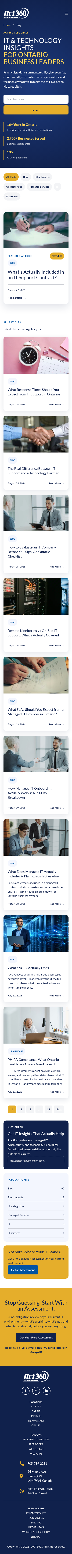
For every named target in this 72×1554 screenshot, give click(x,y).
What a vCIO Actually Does (28, 968)
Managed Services (39, 186)
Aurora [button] (36, 1406)
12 (48, 1109)
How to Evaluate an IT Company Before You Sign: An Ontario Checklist (32, 551)
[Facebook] (26, 1391)
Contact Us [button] (36, 1517)
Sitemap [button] (36, 1536)
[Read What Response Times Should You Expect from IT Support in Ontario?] (36, 355)
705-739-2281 (37, 1463)
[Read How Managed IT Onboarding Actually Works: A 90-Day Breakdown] (36, 754)
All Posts (11, 176)
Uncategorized (14, 186)
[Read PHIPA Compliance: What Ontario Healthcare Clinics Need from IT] (36, 1025)
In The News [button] (36, 1527)
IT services (12, 196)
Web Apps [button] (36, 1453)
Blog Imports (42, 176)
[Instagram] (36, 1391)
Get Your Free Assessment (36, 1337)
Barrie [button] (36, 1411)
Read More (56, 404)
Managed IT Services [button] (36, 1439)
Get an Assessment (23, 1269)
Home (7, 25)
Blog (25, 176)
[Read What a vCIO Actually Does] (36, 933)
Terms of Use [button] (36, 1508)
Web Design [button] (36, 1448)
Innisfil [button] (36, 1415)
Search (36, 110)
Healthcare (16, 1051)
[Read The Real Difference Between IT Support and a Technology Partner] (36, 434)
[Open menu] (66, 13)
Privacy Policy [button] (36, 1513)
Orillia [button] (36, 1425)
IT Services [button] (36, 1444)
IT (57, 186)
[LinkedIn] (47, 1391)
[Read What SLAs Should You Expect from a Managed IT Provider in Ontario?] (36, 675)
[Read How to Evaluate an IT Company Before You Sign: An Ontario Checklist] (36, 513)
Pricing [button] (36, 1522)
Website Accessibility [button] (36, 1531)
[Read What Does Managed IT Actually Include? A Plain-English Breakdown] (36, 837)
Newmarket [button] (36, 1420)
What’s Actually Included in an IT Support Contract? (36, 274)
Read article (17, 297)
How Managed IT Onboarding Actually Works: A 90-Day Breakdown (30, 792)
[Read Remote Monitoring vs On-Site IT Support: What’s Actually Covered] (36, 596)
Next (59, 1109)
